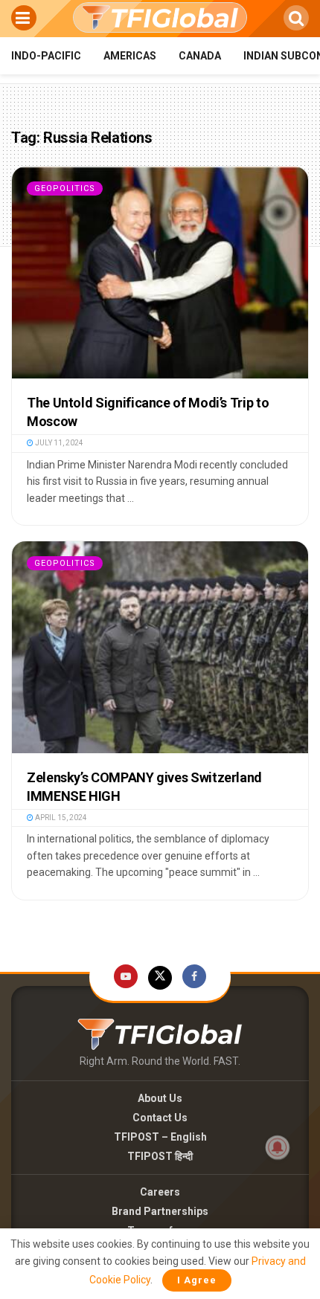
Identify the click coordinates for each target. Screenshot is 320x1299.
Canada (200, 56)
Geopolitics (64, 188)
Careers (160, 1192)
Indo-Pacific (46, 56)
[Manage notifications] (277, 1147)
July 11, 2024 (58, 443)
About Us (160, 1098)
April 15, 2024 (60, 817)
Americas (129, 56)
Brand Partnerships (160, 1211)
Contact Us (160, 1118)
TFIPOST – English (160, 1137)
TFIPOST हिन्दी (160, 1156)
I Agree (197, 1280)
